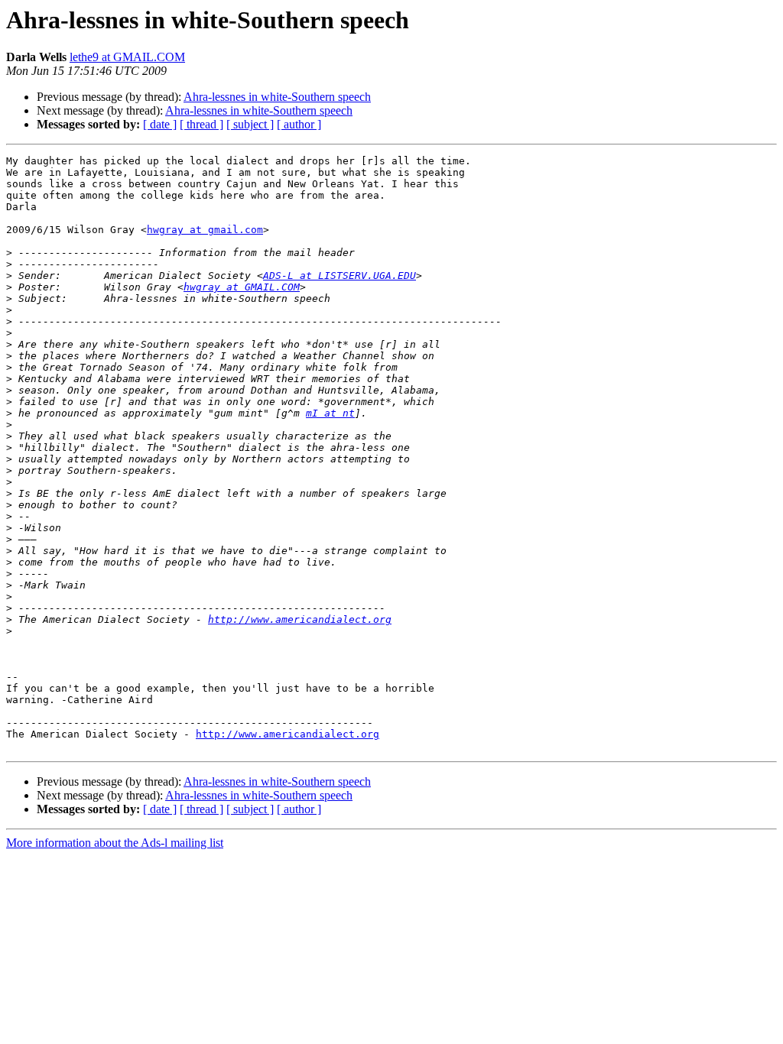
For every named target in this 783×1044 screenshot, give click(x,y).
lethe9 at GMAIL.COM (127, 56)
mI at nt (330, 413)
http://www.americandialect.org (300, 619)
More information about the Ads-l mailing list (114, 842)
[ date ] (160, 124)
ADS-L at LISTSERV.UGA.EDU (339, 275)
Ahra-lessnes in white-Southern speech (277, 96)
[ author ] (299, 124)
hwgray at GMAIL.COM (242, 287)
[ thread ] (201, 124)
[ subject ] (250, 124)
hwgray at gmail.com (205, 229)
